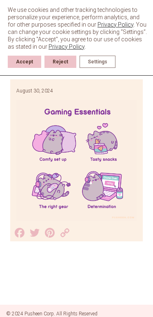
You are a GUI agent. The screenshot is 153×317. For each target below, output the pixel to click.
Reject (60, 62)
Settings (97, 62)
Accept (24, 62)
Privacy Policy (115, 24)
